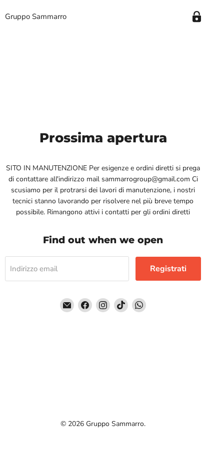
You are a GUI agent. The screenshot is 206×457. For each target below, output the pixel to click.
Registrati (168, 268)
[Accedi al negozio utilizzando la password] (197, 16)
